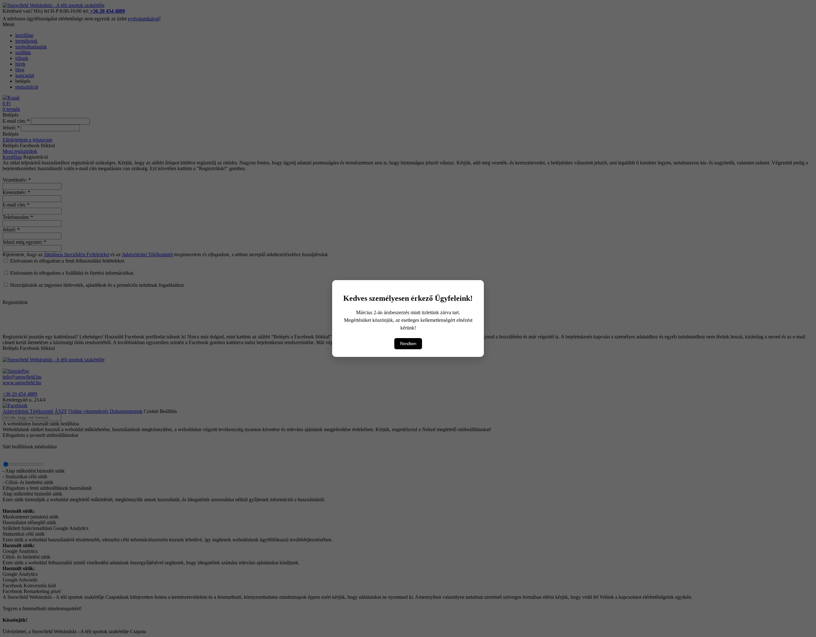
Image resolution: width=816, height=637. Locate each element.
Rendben (408, 343)
